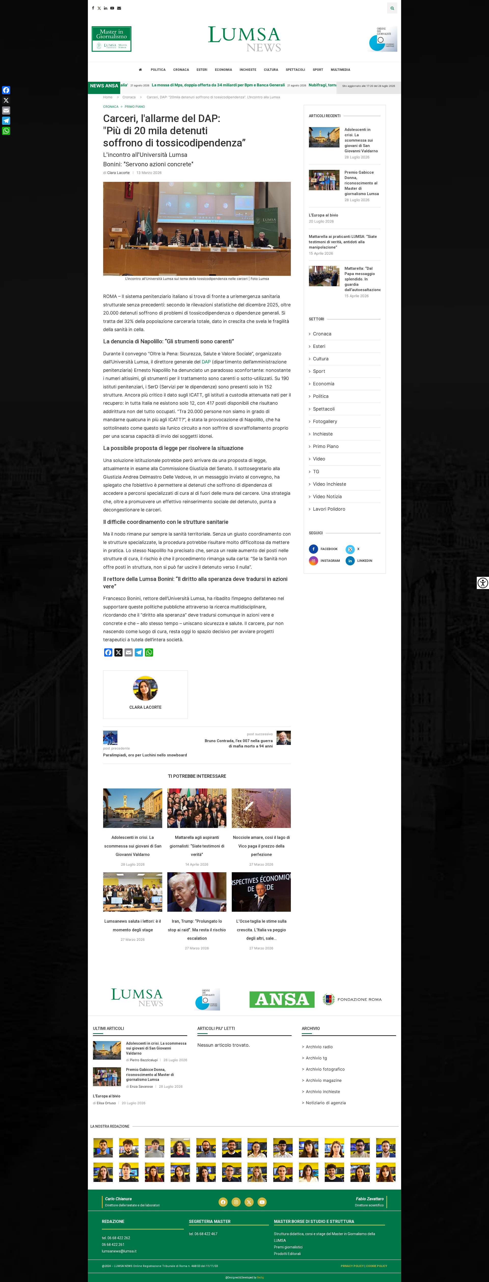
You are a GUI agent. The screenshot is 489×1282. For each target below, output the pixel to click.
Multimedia (340, 70)
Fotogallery (325, 421)
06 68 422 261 (113, 1245)
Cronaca (181, 70)
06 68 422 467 (206, 1234)
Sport (318, 70)
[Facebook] (93, 8)
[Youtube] (112, 8)
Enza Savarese (141, 1086)
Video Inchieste (329, 484)
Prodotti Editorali (287, 1254)
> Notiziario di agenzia (324, 1102)
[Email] (119, 8)
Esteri (202, 70)
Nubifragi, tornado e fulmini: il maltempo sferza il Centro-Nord (331, 85)
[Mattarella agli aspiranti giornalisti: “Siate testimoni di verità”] (196, 808)
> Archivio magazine (322, 1080)
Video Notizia (327, 496)
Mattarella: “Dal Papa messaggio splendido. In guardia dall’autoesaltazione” (363, 279)
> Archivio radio (317, 1046)
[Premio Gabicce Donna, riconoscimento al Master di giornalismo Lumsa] (324, 180)
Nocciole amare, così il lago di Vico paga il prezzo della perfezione (261, 846)
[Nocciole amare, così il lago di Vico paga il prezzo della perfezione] (261, 808)
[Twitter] (99, 8)
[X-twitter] (249, 1202)
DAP (207, 361)
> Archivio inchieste (321, 1091)
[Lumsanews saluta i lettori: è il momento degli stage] (132, 892)
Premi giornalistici (288, 1247)
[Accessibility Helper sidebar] (483, 583)
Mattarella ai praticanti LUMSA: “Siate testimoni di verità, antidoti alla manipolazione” (343, 242)
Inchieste (248, 70)
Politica (158, 70)
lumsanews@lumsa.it (119, 1251)
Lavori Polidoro (329, 509)
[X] (6, 100)
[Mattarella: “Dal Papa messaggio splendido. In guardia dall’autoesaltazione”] (324, 276)
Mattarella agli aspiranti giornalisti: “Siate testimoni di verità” (197, 846)
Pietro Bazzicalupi (144, 1060)
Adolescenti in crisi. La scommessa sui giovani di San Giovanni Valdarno (132, 846)
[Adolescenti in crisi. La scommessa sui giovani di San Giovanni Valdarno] (132, 808)
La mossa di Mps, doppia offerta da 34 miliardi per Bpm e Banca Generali (183, 85)
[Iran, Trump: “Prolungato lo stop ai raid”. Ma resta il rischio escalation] (196, 892)
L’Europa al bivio (323, 215)
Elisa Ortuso (106, 1103)
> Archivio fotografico (323, 1069)
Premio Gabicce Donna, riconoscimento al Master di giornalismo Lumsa (362, 183)
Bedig (260, 1277)
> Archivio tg (314, 1057)
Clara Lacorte (118, 172)
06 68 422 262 (118, 1238)
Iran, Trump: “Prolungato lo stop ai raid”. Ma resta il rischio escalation (197, 930)
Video (319, 458)
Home (108, 97)
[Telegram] (6, 121)
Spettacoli (295, 70)
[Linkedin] (105, 8)
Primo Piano (326, 446)
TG (316, 471)
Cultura (271, 70)
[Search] (392, 8)
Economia (223, 70)
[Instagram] (236, 1202)
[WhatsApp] (6, 131)
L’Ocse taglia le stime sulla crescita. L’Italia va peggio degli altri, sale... (261, 930)
